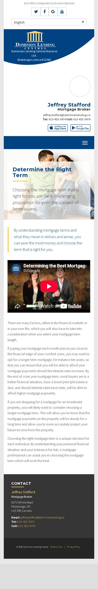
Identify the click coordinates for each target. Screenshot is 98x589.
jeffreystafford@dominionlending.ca (66, 115)
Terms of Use (56, 546)
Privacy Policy (73, 546)
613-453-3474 (57, 119)
